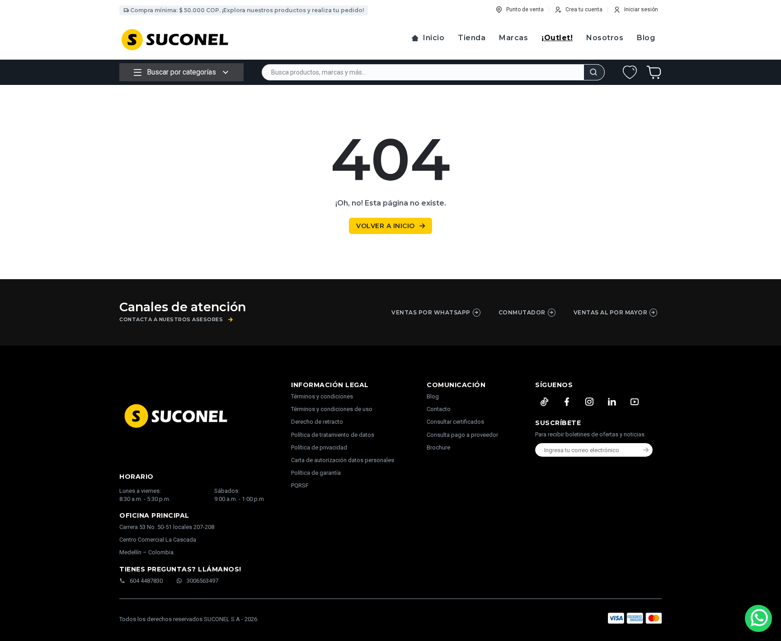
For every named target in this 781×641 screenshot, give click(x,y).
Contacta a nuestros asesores (171, 319)
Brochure (438, 447)
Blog (646, 37)
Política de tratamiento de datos (332, 434)
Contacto (439, 409)
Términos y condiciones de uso (331, 409)
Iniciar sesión (641, 9)
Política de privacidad (319, 447)
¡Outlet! (557, 37)
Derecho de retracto (317, 421)
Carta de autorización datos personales (342, 460)
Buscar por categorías (181, 72)
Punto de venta (525, 9)
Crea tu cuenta (583, 9)
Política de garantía (316, 472)
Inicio (433, 37)
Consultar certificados (455, 421)
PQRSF (300, 485)
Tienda (471, 37)
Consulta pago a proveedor (462, 434)
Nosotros (604, 37)
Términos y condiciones (322, 396)
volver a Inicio (385, 226)
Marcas (513, 37)
